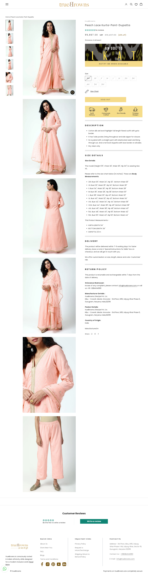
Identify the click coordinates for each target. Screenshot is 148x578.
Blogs (42, 555)
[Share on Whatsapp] (92, 334)
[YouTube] (59, 564)
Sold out (105, 99)
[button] (90, 30)
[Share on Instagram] (95, 334)
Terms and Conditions (49, 559)
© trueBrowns (15, 571)
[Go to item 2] (10, 38)
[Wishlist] (136, 4)
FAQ (41, 551)
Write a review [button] (94, 521)
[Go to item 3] (10, 51)
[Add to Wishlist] (72, 92)
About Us (43, 544)
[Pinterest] (53, 564)
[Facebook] (98, 334)
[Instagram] (47, 564)
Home (8, 17)
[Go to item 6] (10, 90)
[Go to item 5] (10, 77)
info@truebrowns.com (128, 285)
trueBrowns (90, 21)
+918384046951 (127, 554)
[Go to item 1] (10, 25)
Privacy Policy (80, 544)
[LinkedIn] (64, 564)
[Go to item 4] (10, 64)
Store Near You (46, 548)
